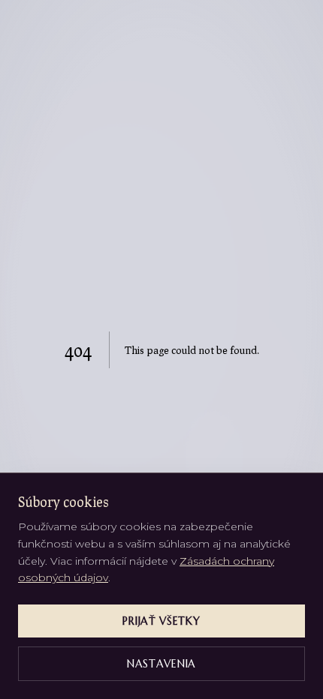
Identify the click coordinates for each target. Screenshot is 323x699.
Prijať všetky (161, 621)
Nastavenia (161, 663)
